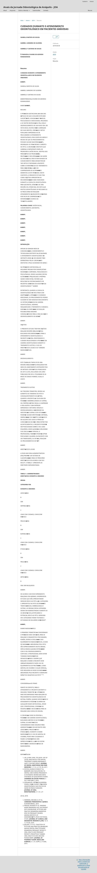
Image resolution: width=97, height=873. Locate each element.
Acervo (28, 20)
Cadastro (85, 1)
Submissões (36, 10)
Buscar (90, 10)
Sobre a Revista (23, 10)
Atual (5, 10)
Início (21, 20)
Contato (45, 10)
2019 (33, 20)
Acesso (92, 1)
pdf (56, 37)
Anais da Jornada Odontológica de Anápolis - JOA (30, 7)
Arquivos (12, 10)
